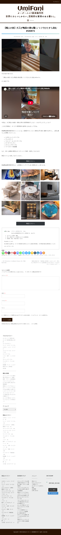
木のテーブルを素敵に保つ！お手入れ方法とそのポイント (23, 516)
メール (4, 300)
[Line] (3, 253)
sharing (36, 255)
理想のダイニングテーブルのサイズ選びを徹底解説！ (23, 521)
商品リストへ (30, 161)
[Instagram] (6, 253)
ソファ (4, 439)
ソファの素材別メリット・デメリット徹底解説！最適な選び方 (22, 511)
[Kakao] (32, 253)
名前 (3, 293)
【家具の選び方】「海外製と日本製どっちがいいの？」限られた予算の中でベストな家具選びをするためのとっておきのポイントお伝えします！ (45, 263)
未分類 (4, 368)
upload (41, 255)
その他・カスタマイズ (8, 463)
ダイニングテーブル (7, 359)
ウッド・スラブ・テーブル (9, 345)
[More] (43, 253)
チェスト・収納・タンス (8, 449)
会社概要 (34, 489)
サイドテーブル (6, 354)
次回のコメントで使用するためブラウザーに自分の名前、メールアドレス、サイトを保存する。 (26, 315)
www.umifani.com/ (9, 246)
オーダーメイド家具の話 (8, 338)
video (45, 255)
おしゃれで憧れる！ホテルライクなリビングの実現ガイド (9, 399)
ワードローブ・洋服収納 (8, 452)
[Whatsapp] (20, 253)
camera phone (25, 255)
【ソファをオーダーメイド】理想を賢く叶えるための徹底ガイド (9, 394)
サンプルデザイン (7, 343)
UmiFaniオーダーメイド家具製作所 (29, 531)
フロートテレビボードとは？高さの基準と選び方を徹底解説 (9, 382)
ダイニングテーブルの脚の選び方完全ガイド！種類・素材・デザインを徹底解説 (9, 377)
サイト (3, 307)
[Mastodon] (41, 253)
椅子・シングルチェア (8, 441)
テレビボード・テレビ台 (8, 361)
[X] (9, 253)
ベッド (4, 363)
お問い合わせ (35, 490)
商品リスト (34, 481)
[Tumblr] (35, 253)
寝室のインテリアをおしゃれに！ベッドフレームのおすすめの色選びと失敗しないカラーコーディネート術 (23, 495)
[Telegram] (23, 253)
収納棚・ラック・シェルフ (9, 364)
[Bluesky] (26, 253)
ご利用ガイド (35, 484)
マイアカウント (56, 1)
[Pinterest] (14, 253)
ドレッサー (5, 459)
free (31, 255)
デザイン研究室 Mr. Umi (41, 36)
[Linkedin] (38, 253)
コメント (4, 275)
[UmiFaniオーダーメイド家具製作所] (30, 11)
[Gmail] (11, 253)
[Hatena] (29, 253)
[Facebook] (17, 253)
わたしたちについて (36, 482)
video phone (51, 255)
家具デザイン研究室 (12, 255)
